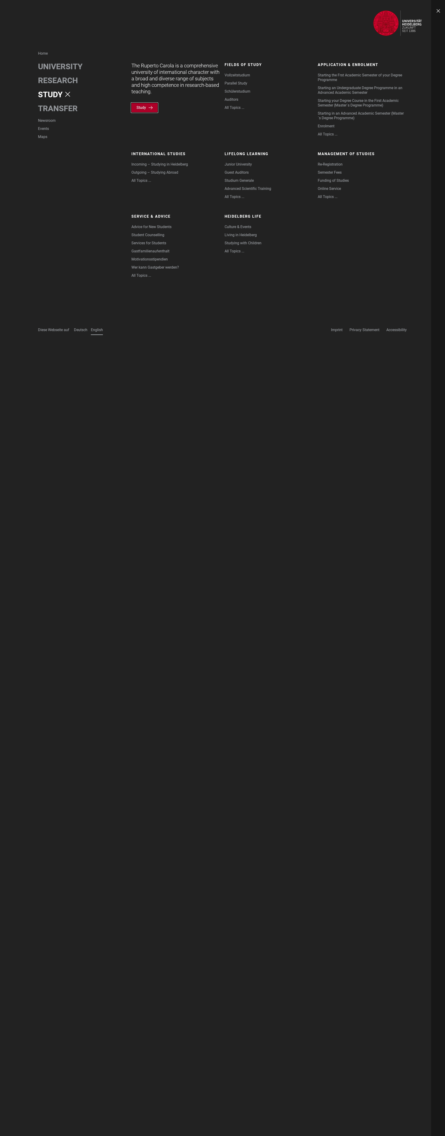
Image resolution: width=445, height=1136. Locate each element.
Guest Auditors (237, 172)
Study (50, 94)
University (60, 66)
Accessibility (396, 330)
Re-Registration (330, 164)
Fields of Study (243, 65)
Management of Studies (346, 154)
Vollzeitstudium (237, 75)
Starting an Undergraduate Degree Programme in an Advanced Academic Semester (360, 90)
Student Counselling (147, 235)
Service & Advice (151, 216)
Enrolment (326, 126)
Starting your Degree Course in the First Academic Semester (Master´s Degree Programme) (358, 102)
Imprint (337, 330)
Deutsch (80, 330)
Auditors (231, 99)
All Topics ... (234, 107)
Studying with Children (243, 243)
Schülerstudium (237, 91)
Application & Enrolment (348, 65)
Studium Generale (239, 180)
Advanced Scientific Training (248, 188)
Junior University (238, 164)
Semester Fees (330, 172)
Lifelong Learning (246, 154)
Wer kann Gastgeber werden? (155, 267)
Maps (42, 137)
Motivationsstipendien (149, 259)
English (97, 330)
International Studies (158, 154)
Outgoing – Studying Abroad (154, 172)
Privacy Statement (364, 330)
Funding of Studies (333, 180)
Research (58, 80)
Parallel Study (236, 83)
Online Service (329, 188)
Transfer (58, 108)
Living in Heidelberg (241, 235)
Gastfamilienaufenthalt (150, 251)
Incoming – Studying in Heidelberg (159, 164)
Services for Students (148, 243)
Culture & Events (238, 227)
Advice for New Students (151, 227)
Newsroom (47, 120)
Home (43, 53)
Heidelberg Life (243, 216)
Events (43, 128)
